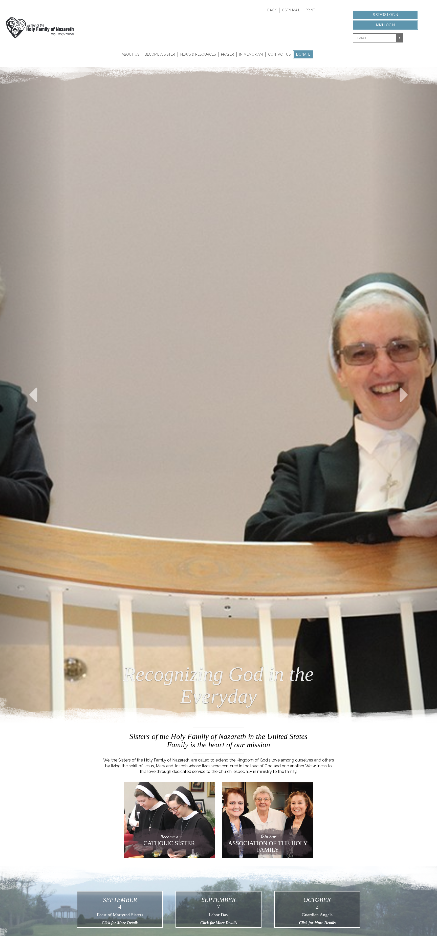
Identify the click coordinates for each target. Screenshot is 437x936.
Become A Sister (160, 54)
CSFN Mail (291, 10)
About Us (130, 54)
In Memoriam (251, 54)
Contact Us (279, 54)
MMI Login (385, 25)
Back (272, 10)
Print (310, 10)
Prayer (227, 54)
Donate (303, 54)
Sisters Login (385, 15)
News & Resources (198, 54)
